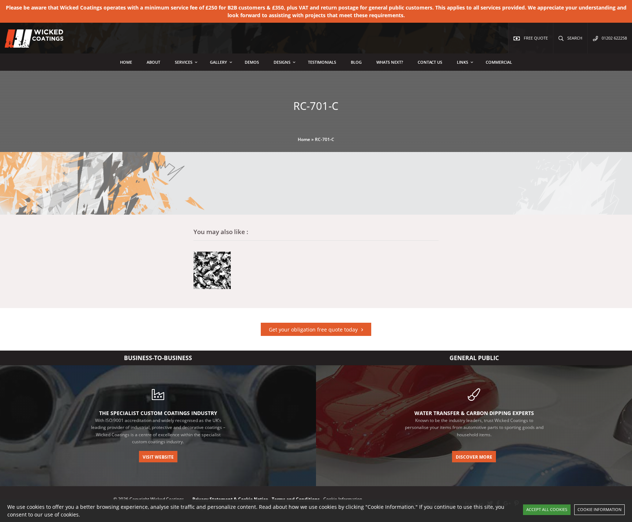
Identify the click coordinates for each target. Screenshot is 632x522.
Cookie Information (599, 509)
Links (462, 62)
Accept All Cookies (546, 509)
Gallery (218, 62)
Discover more (474, 457)
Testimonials (322, 62)
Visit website (158, 457)
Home (126, 62)
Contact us (430, 62)
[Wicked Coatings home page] (29, 43)
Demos (252, 62)
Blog (356, 62)
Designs (282, 62)
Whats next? (389, 62)
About (153, 62)
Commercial (499, 62)
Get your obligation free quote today (313, 329)
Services (183, 62)
